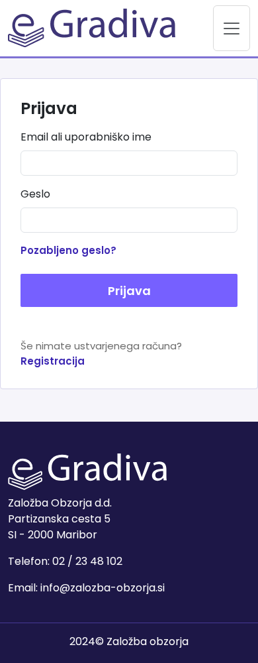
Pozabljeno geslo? (68, 250)
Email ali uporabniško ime (86, 137)
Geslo (35, 194)
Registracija (53, 361)
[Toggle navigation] (231, 28)
